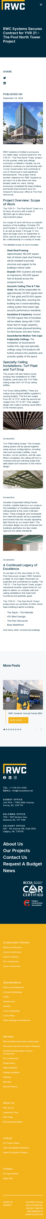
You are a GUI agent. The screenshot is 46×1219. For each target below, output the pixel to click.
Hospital (6, 1006)
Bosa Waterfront (15, 625)
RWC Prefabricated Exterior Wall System (21, 1041)
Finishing (7, 1077)
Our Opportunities (10, 1173)
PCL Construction (11, 961)
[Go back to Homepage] (13, 4)
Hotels (6, 997)
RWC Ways (8, 1117)
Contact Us (15, 857)
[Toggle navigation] (41, 5)
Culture (7, 1138)
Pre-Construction (10, 1058)
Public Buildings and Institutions (16, 1020)
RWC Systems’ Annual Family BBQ (25, 713)
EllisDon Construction (12, 947)
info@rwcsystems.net (22, 790)
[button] (41, 729)
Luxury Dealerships (11, 1011)
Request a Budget (22, 863)
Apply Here (8, 1178)
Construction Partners (16, 942)
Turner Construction (11, 966)
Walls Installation (10, 1068)
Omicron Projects (10, 957)
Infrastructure (9, 1001)
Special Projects (10, 1086)
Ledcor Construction (12, 952)
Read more (16, 720)
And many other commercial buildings (21, 630)
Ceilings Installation (11, 1072)
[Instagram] (15, 777)
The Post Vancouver (17, 621)
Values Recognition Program (15, 1152)
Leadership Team (10, 1112)
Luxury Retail (8, 1015)
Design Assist (9, 1063)
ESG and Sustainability (12, 1122)
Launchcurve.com (34, 1214)
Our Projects (16, 850)
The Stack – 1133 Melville (20, 612)
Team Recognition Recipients (16, 1148)
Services (8, 1036)
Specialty (7, 1082)
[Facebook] (4, 777)
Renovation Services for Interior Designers (21, 1046)
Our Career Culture (11, 1143)
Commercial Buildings (12, 992)
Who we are (8, 1108)
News (9, 870)
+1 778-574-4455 (18, 787)
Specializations (12, 982)
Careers (8, 1168)
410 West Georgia (16, 616)
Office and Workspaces (13, 987)
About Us (13, 844)
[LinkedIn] (10, 777)
